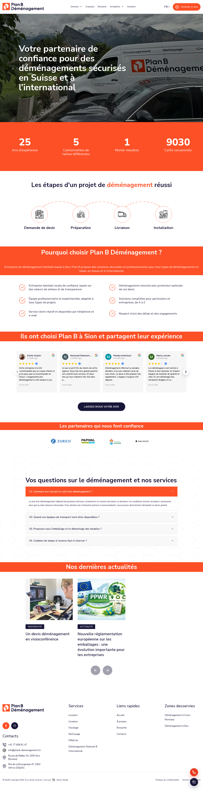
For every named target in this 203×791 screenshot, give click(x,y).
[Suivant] (186, 372)
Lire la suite (24, 385)
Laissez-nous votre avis (101, 406)
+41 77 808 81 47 (17, 744)
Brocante (102, 7)
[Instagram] (14, 725)
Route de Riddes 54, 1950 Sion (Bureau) (24, 757)
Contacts (131, 7)
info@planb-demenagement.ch (24, 750)
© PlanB (6, 780)
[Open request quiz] (194, 782)
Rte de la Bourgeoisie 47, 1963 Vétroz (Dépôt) (24, 766)
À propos (89, 7)
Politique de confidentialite (167, 780)
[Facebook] (5, 725)
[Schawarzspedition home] (23, 7)
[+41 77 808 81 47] (194, 772)
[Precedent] (17, 372)
